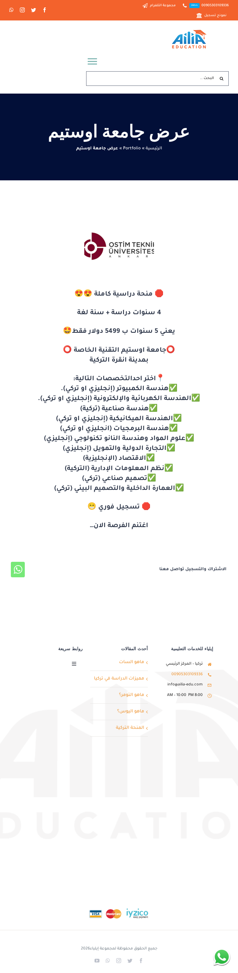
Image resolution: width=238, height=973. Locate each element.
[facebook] (44, 9)
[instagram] (22, 9)
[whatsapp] (11, 9)
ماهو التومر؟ (131, 695)
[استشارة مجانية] (222, 957)
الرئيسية (154, 148)
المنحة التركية (130, 728)
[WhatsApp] (17, 569)
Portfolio (132, 148)
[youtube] (97, 960)
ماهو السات (131, 662)
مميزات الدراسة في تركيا (119, 678)
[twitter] (33, 9)
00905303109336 (187, 674)
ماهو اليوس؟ (130, 711)
